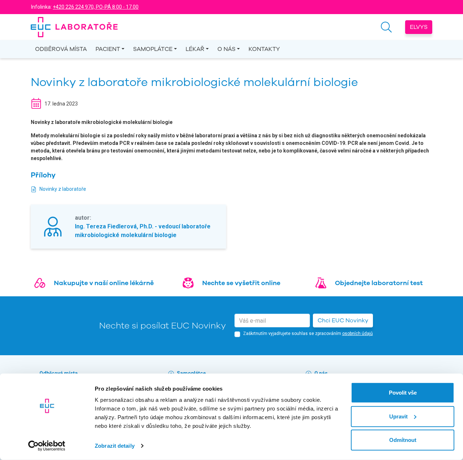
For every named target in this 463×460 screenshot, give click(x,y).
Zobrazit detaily (115, 446)
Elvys (419, 27)
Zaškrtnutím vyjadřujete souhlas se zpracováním (308, 333)
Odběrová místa (61, 49)
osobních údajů (357, 333)
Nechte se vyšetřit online (241, 283)
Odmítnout (402, 440)
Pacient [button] (107, 49)
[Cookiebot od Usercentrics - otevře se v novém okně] (46, 445)
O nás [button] (226, 49)
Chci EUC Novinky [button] (343, 320)
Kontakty (264, 49)
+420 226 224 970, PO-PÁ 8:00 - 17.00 (96, 7)
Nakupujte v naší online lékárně (104, 283)
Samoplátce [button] (153, 49)
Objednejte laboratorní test (379, 283)
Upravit (398, 416)
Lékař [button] (195, 49)
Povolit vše (403, 393)
